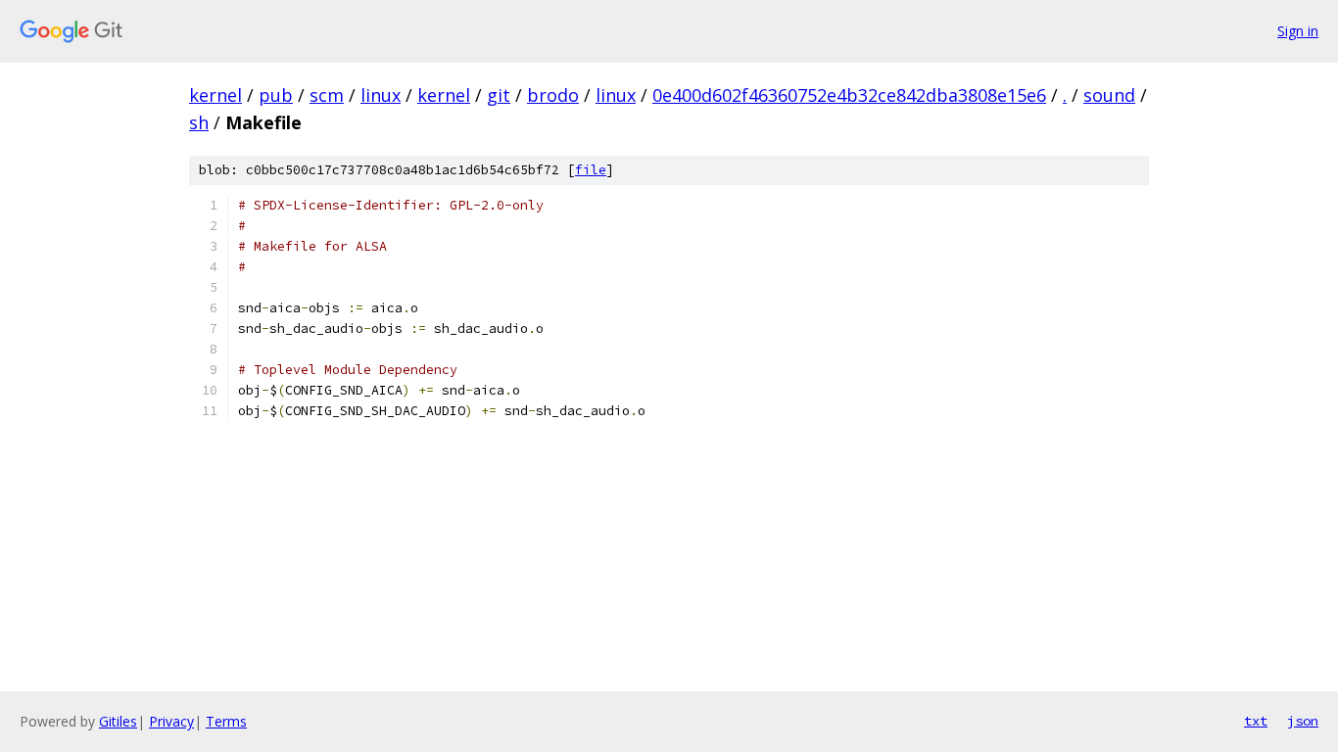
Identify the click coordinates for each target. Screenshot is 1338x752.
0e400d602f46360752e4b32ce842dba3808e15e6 (849, 95)
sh (199, 122)
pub (276, 95)
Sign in (1297, 31)
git (498, 95)
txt (1255, 720)
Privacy (171, 721)
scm (327, 95)
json (1302, 720)
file (590, 170)
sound (1109, 95)
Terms (226, 721)
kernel (215, 95)
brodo (553, 95)
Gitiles (118, 721)
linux (380, 95)
